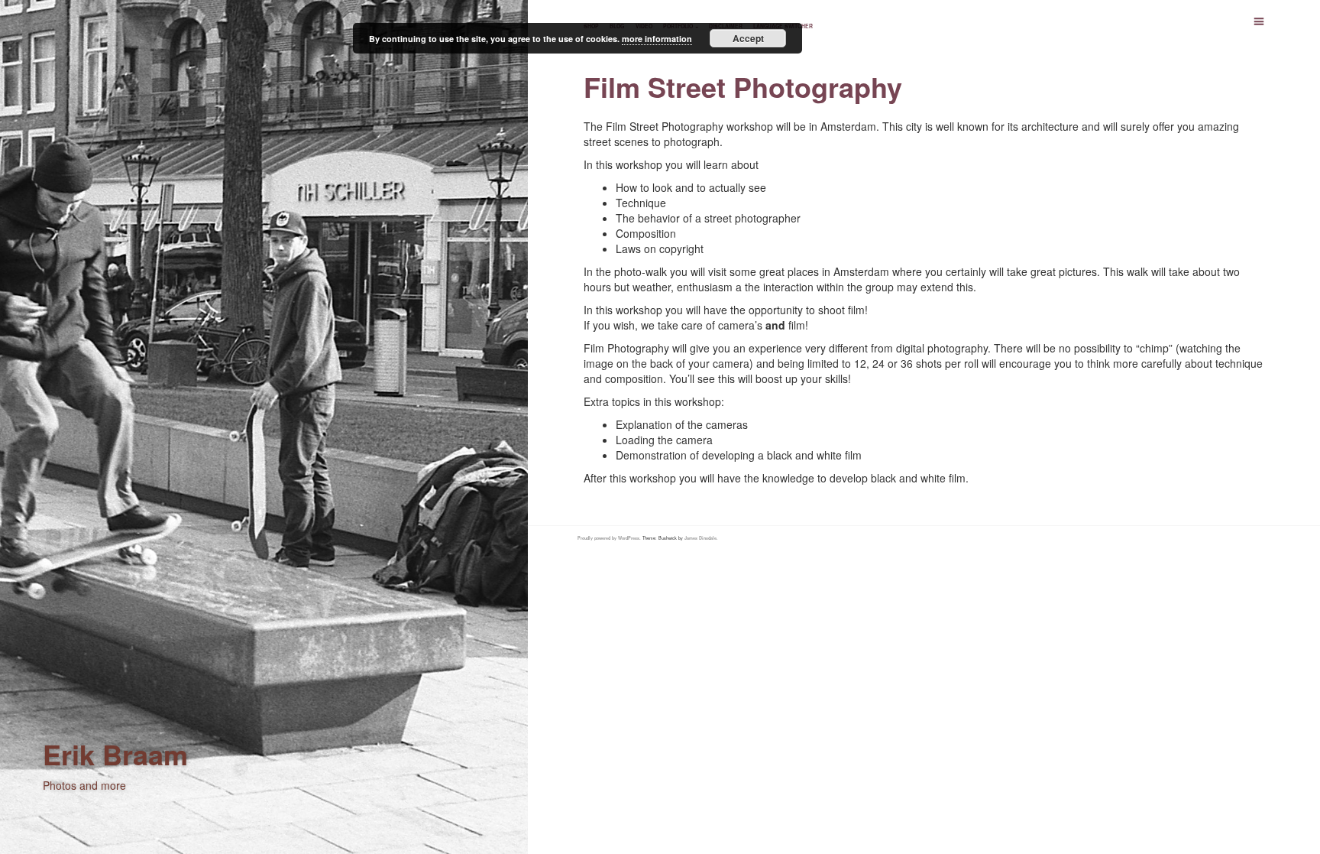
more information (657, 38)
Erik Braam (115, 754)
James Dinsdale (700, 538)
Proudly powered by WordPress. (609, 538)
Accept (748, 38)
